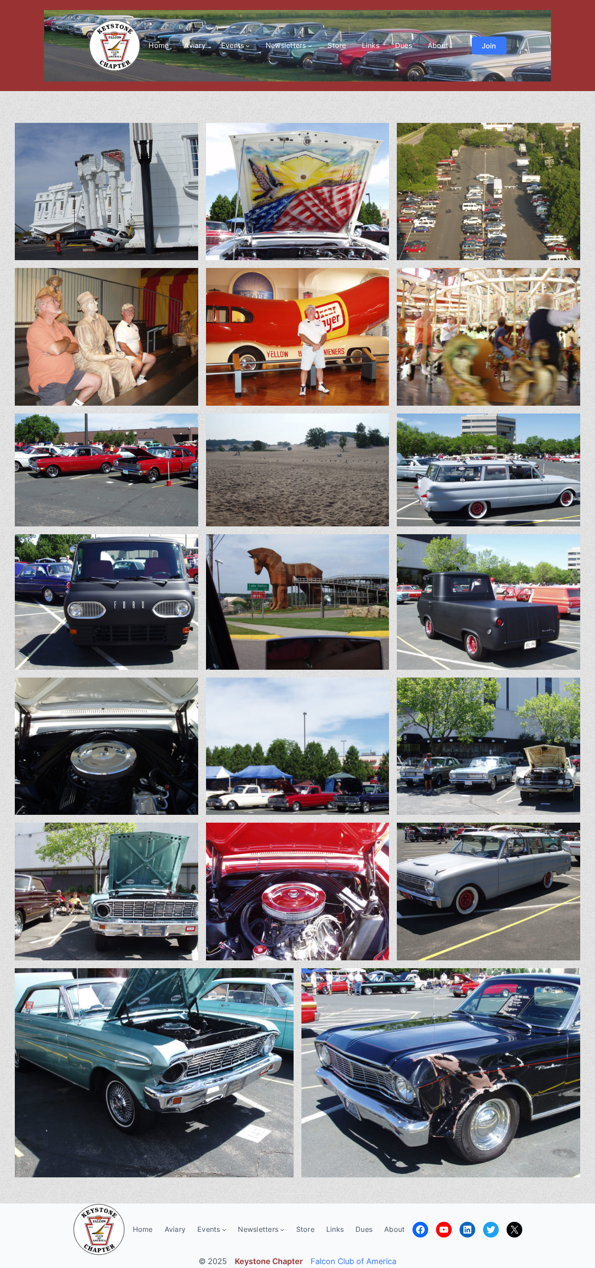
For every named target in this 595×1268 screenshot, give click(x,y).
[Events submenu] (248, 46)
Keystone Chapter (269, 1261)
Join (489, 45)
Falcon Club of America (353, 1261)
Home (159, 45)
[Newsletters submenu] (310, 46)
